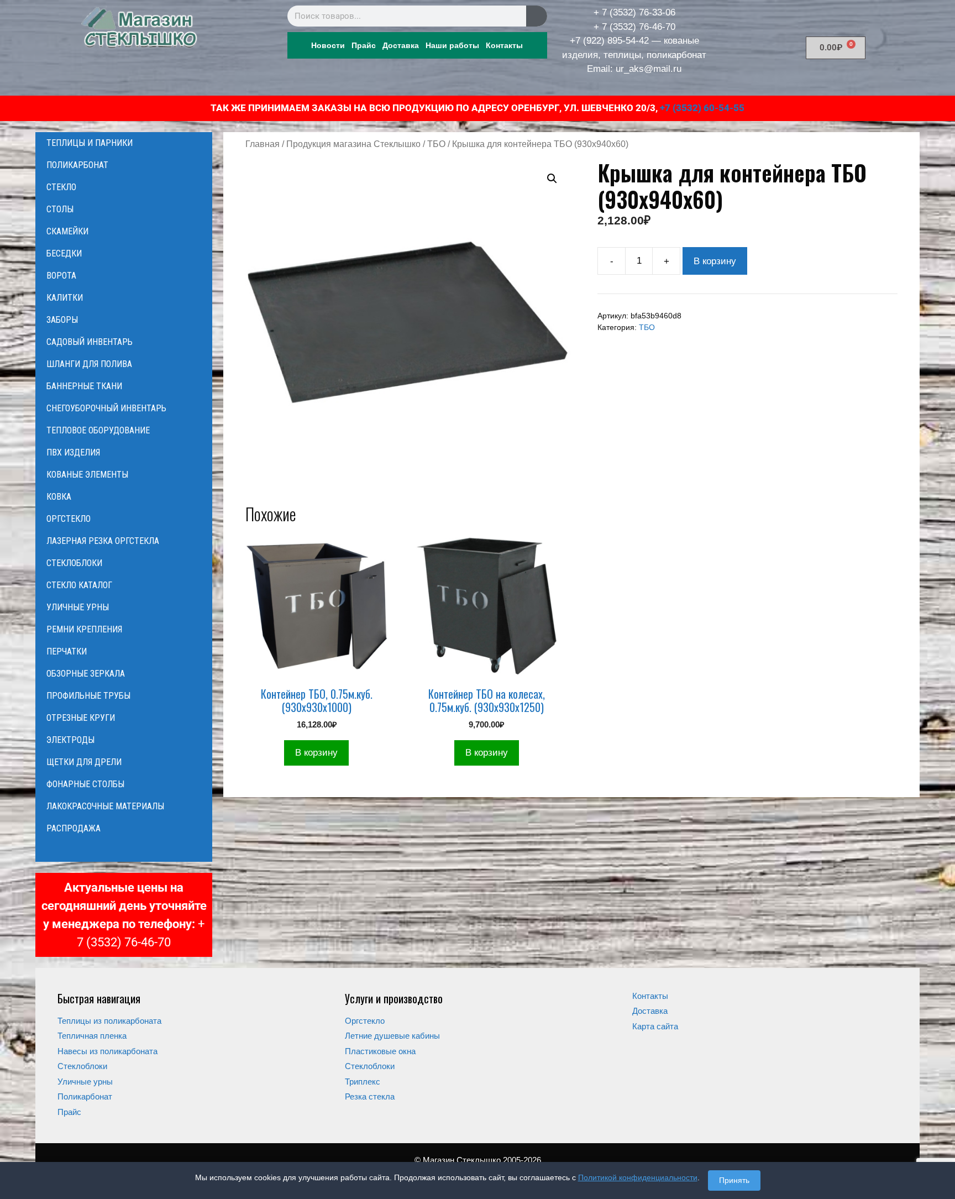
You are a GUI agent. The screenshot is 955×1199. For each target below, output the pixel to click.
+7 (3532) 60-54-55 (702, 107)
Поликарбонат (77, 165)
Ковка (58, 496)
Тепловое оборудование (98, 430)
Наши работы (452, 45)
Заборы (62, 320)
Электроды (70, 740)
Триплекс (362, 1081)
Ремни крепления (84, 629)
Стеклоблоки (74, 563)
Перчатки (66, 651)
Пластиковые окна (380, 1051)
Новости (328, 45)
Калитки (64, 297)
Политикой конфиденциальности (637, 1177)
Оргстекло (68, 519)
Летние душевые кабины (392, 1035)
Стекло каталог (79, 585)
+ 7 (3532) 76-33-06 (634, 12)
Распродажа (73, 828)
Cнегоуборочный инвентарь (106, 408)
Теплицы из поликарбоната (109, 1020)
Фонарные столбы (85, 784)
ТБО (436, 144)
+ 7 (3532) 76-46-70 (634, 27)
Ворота (61, 275)
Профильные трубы (88, 695)
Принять (734, 1180)
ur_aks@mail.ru (648, 69)
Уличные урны (77, 607)
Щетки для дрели (84, 762)
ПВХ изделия (73, 452)
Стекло (61, 187)
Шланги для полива (89, 364)
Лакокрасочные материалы (105, 806)
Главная (262, 144)
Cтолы (60, 209)
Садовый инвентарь (89, 342)
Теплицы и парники (89, 143)
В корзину (715, 261)
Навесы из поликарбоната (107, 1051)
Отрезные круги (80, 718)
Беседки (64, 253)
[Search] (536, 16)
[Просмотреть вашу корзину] (123, 851)
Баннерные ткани (84, 386)
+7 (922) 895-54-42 (609, 40)
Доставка (400, 45)
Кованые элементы (87, 474)
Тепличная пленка (92, 1035)
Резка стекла (370, 1096)
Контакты (504, 45)
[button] (552, 179)
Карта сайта (655, 1026)
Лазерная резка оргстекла (102, 541)
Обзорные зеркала (85, 673)
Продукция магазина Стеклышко (353, 144)
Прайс (363, 45)
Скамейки (67, 231)
